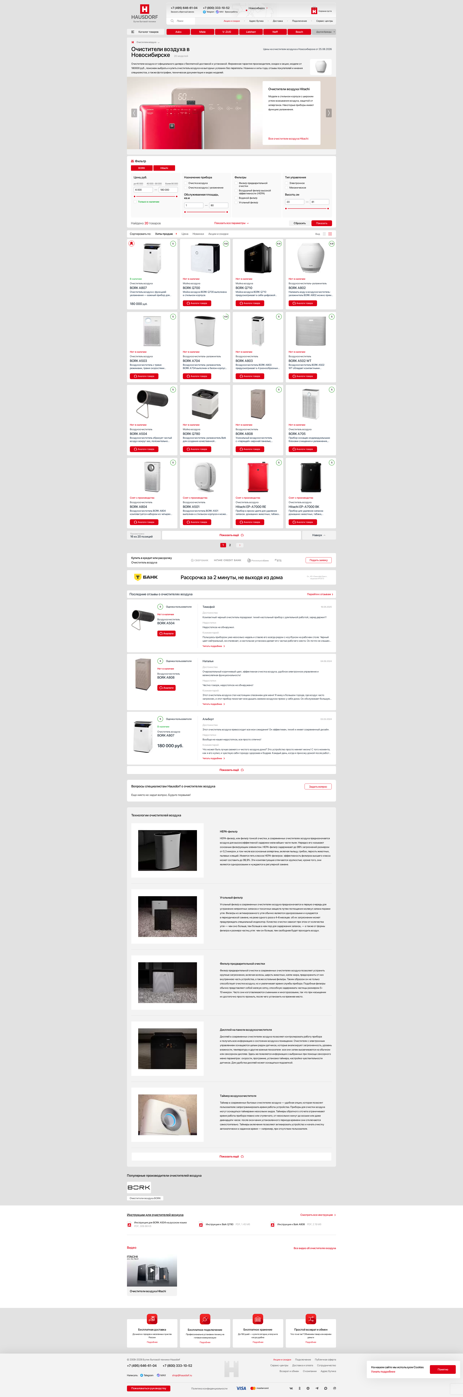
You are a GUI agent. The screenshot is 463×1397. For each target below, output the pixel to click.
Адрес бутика (256, 21)
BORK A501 (194, 505)
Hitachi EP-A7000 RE (251, 505)
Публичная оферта (325, 1359)
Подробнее (152, 1342)
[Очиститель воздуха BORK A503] (152, 330)
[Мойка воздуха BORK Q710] (258, 257)
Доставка (278, 21)
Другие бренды (324, 32)
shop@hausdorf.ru (182, 1375)
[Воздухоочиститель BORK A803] (258, 330)
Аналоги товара (199, 303)
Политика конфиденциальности (209, 1388)
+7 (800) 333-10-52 (216, 8)
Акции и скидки (232, 21)
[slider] (134, 196)
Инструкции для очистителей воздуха (155, 1215)
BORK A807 (141, 286)
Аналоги (168, 633)
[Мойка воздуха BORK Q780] (205, 403)
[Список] (324, 233)
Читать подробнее (212, 646)
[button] (134, 113)
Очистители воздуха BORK (145, 1198)
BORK (141, 168)
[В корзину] (171, 303)
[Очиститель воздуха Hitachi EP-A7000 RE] (258, 476)
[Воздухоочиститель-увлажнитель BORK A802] (311, 257)
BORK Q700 (191, 286)
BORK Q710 (244, 286)
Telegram (210, 12)
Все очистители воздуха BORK (287, 138)
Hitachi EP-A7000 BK (304, 505)
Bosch (299, 31)
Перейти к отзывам (319, 594)
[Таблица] (330, 233)
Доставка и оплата (302, 1365)
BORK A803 (247, 359)
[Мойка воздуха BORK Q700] (205, 257)
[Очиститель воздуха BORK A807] (152, 257)
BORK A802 (308, 286)
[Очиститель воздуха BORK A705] (311, 403)
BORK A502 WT (300, 359)
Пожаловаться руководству (148, 1388)
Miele (202, 31)
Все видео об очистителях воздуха (315, 1248)
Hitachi (164, 168)
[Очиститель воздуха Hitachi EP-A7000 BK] (311, 476)
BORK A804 (141, 505)
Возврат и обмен (289, 1371)
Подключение (299, 21)
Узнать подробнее (383, 1371)
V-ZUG (226, 31)
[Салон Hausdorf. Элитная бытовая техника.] (132, 42)
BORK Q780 (191, 432)
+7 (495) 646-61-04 (184, 8)
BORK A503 (141, 359)
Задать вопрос (318, 786)
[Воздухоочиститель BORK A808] (258, 403)
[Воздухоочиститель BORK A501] (205, 476)
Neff (275, 31)
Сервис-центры (324, 21)
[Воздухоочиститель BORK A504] (152, 403)
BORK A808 (247, 432)
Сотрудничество (326, 1365)
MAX (221, 12)
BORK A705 (300, 432)
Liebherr (251, 31)
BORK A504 (141, 432)
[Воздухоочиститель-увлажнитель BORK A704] (205, 330)
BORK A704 (202, 359)
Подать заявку (319, 560)
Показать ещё (229, 535)
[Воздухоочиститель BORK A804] (152, 476)
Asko (178, 31)
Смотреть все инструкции (316, 1214)
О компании (310, 1371)
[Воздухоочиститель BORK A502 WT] (311, 330)
